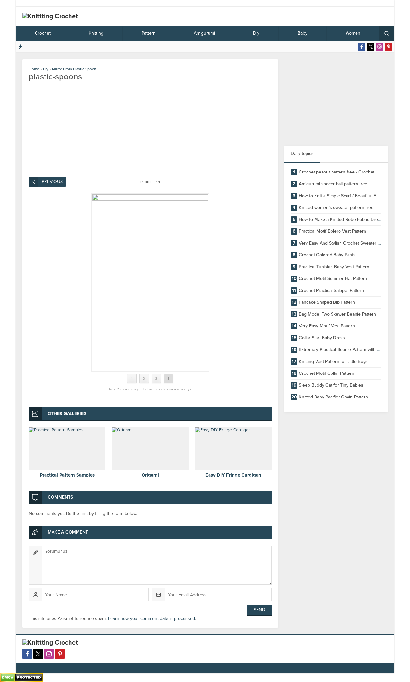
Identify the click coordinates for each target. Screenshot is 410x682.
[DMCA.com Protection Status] (21, 679)
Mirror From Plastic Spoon (74, 69)
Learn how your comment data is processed (151, 618)
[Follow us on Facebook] (361, 47)
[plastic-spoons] (150, 282)
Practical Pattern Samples (67, 475)
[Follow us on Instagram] (379, 47)
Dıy (45, 69)
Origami (150, 475)
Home (34, 69)
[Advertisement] (336, 99)
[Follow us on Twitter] (370, 47)
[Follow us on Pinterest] (388, 47)
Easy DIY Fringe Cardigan (233, 475)
